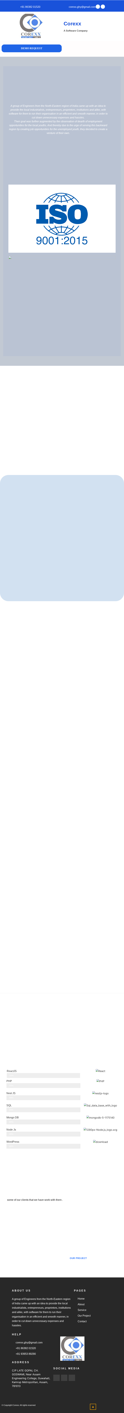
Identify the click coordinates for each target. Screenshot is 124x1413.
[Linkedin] (72, 1378)
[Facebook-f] (56, 1378)
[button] (102, 49)
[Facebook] (98, 7)
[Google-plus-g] (103, 7)
